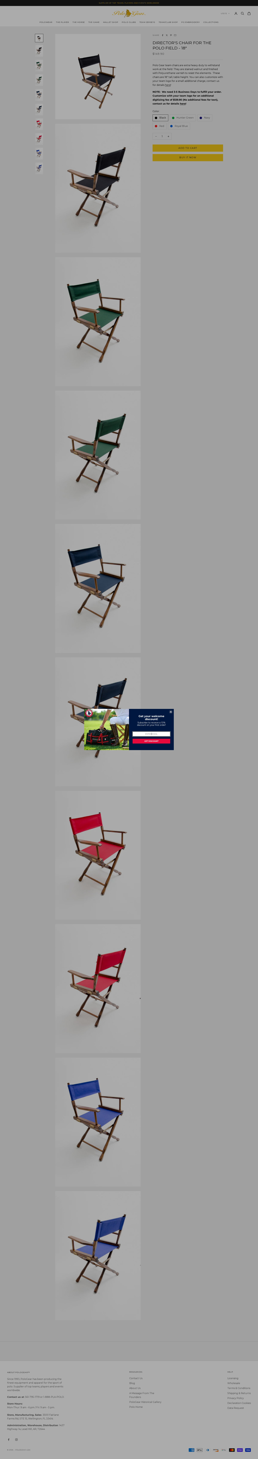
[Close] (171, 712)
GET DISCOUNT (151, 741)
